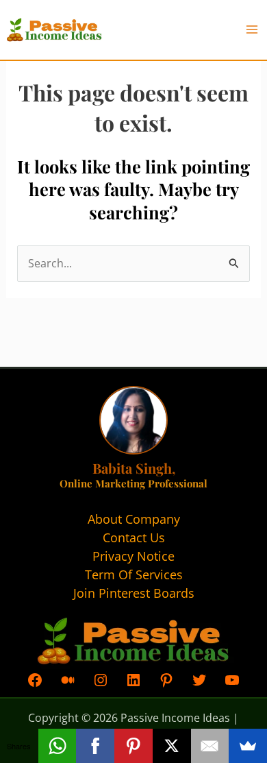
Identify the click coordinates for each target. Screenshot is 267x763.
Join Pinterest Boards (133, 593)
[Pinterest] (133, 746)
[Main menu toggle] (252, 29)
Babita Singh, (133, 468)
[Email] (210, 746)
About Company (134, 519)
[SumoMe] (248, 746)
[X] (172, 746)
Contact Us (134, 537)
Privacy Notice (133, 556)
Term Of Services (134, 574)
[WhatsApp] (57, 746)
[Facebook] (95, 746)
